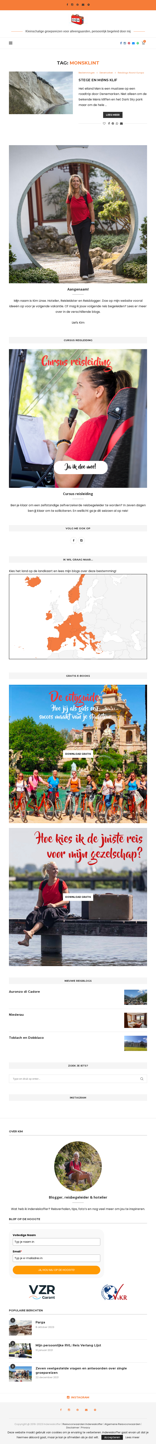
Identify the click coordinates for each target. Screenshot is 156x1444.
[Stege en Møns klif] (41, 93)
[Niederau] (135, 1020)
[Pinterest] (77, 5)
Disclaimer (72, 1427)
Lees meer (113, 114)
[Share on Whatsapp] (117, 123)
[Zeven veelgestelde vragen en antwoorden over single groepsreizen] (20, 1374)
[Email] (83, 5)
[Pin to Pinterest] (113, 123)
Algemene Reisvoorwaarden (122, 1424)
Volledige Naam (24, 1235)
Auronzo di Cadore (24, 991)
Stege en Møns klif (98, 80)
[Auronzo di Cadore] (135, 997)
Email (17, 1251)
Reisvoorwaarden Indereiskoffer (83, 1424)
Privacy (85, 1427)
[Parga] (20, 1328)
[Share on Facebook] (109, 123)
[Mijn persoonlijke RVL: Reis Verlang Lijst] (20, 1351)
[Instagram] (72, 5)
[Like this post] (104, 123)
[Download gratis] (78, 754)
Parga (40, 1322)
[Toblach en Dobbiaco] (135, 1043)
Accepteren (112, 1437)
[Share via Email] (121, 123)
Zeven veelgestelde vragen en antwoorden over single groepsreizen (81, 1370)
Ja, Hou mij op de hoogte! (56, 1270)
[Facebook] (67, 5)
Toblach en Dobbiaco (26, 1038)
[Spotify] (89, 5)
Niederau (16, 1015)
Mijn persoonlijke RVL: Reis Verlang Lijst (68, 1345)
